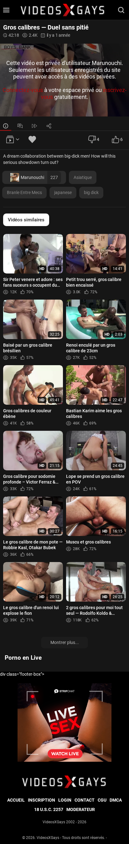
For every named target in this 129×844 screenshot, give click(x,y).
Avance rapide (34, 126)
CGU (102, 800)
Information (5, 126)
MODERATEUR (80, 809)
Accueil (16, 800)
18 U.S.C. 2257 (48, 809)
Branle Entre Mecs (24, 192)
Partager (48, 126)
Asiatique (83, 177)
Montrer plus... (64, 642)
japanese (63, 192)
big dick (91, 192)
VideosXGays (48, 838)
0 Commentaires (20, 126)
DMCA (116, 800)
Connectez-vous (23, 90)
